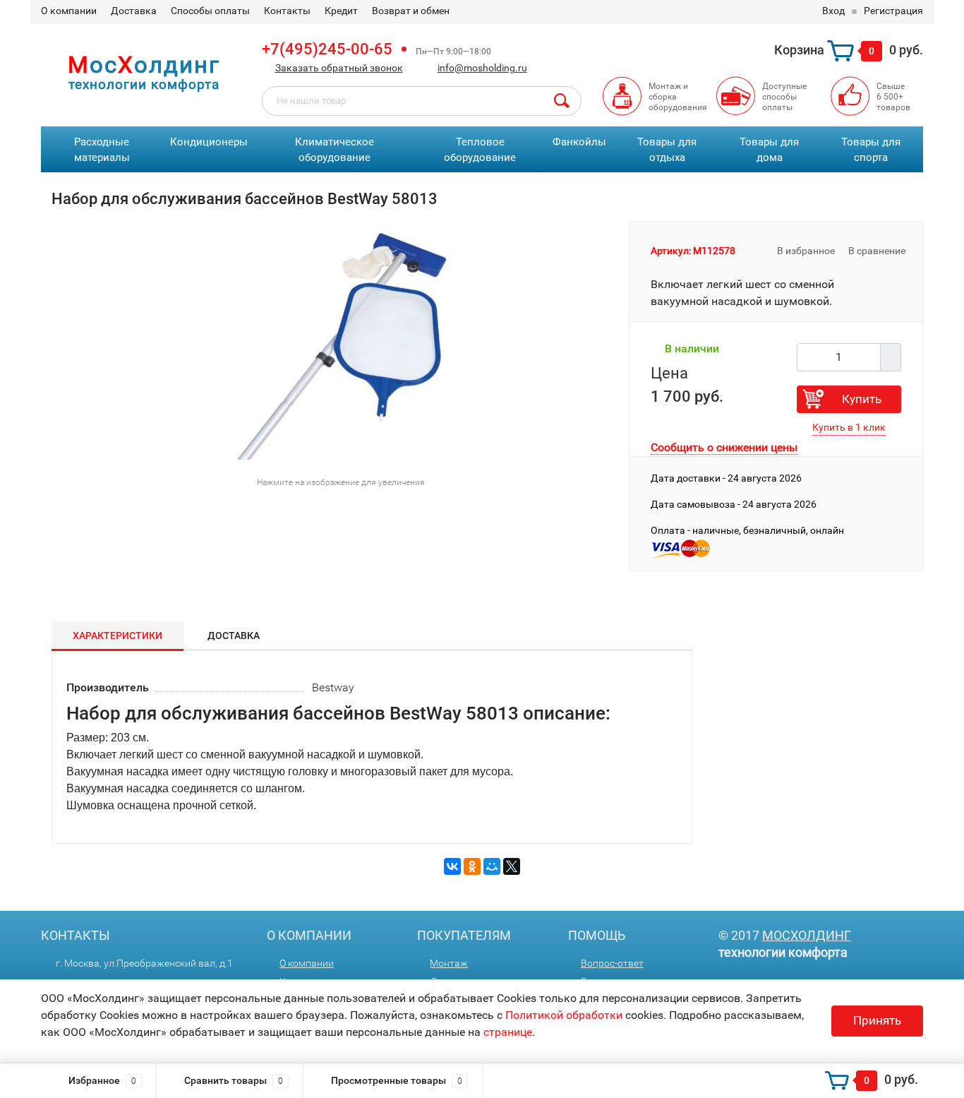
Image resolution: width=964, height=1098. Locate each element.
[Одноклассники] (472, 866)
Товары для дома (769, 150)
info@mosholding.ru (482, 67)
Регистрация (893, 10)
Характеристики (117, 635)
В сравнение (878, 250)
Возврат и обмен (411, 10)
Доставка (134, 10)
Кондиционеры (209, 142)
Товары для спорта (870, 150)
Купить (861, 399)
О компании (69, 10)
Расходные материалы (102, 150)
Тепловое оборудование (480, 150)
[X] (511, 866)
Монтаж (449, 963)
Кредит (341, 10)
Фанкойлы (579, 142)
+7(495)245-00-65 (327, 49)
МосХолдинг (806, 935)
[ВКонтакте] (452, 866)
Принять (877, 1020)
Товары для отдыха (667, 150)
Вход (833, 10)
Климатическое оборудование (334, 150)
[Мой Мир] (491, 866)
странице (507, 1032)
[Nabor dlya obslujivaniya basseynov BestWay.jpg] (335, 344)
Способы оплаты (210, 10)
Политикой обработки (563, 1015)
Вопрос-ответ (612, 963)
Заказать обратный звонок (339, 67)
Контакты (287, 10)
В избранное (805, 250)
